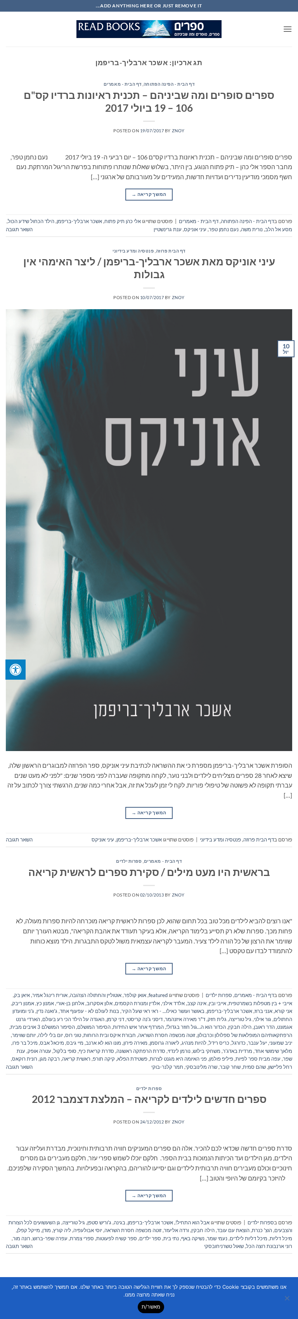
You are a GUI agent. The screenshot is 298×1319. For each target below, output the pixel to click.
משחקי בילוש (206, 1051)
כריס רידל (219, 1043)
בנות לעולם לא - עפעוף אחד (89, 1011)
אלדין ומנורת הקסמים (137, 1003)
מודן (46, 1230)
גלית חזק (217, 1019)
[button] (287, 28)
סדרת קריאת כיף (96, 1051)
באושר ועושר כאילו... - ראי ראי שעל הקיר (162, 1011)
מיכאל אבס (52, 1043)
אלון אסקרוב (100, 1003)
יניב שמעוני (280, 1043)
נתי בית (171, 1238)
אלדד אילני (173, 1003)
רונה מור (21, 1238)
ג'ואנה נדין (46, 1011)
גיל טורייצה (240, 1019)
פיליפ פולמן (221, 1059)
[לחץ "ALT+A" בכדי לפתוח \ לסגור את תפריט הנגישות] (15, 670)
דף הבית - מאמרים (123, 84)
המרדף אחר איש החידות (138, 1027)
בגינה (119, 1222)
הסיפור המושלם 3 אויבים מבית (42, 1027)
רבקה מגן (50, 1059)
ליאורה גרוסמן (164, 1043)
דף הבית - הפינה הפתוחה (169, 84)
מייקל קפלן (28, 1230)
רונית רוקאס (24, 1059)
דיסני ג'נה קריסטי (144, 1019)
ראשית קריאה (76, 1059)
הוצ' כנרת (262, 1230)
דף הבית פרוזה (170, 250)
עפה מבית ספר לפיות (258, 1059)
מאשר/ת (151, 1306)
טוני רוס (73, 1035)
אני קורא (283, 1011)
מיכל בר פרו (25, 1043)
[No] (287, 1300)
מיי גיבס (74, 1043)
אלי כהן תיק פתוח (122, 221)
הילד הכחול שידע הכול (31, 221)
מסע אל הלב (278, 229)
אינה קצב (196, 1003)
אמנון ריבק (23, 1003)
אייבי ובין (217, 1003)
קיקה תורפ (104, 1059)
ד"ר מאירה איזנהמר (185, 1019)
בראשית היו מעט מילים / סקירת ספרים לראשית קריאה (149, 872)
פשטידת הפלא (132, 1059)
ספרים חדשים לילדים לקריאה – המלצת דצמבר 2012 (149, 1099)
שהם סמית (254, 1067)
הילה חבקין (239, 1027)
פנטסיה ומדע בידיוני (133, 250)
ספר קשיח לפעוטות (116, 1238)
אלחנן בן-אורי (70, 1003)
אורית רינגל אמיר (50, 995)
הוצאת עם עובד (233, 1230)
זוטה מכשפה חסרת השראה (166, 1035)
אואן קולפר (135, 995)
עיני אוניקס (195, 229)
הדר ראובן (264, 1027)
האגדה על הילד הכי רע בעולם (73, 1019)
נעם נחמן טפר (224, 229)
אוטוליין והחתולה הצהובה (95, 995)
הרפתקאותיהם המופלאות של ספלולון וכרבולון (245, 1035)
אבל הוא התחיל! (192, 1222)
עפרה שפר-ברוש (50, 1238)
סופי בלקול (65, 1051)
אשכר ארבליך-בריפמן (79, 221)
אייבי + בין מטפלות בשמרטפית (260, 1003)
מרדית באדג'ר (237, 1051)
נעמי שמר (217, 1238)
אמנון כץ (45, 1003)
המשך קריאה (149, 194)
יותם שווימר (24, 1035)
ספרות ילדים (129, 861)
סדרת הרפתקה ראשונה (140, 1051)
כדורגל (239, 1043)
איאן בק (22, 995)
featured (158, 995)
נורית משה (252, 229)
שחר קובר (230, 1067)
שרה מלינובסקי (201, 1067)
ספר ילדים (150, 1238)
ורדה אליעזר (176, 1230)
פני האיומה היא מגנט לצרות (178, 1059)
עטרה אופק (39, 1051)
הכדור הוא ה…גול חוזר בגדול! (196, 1027)
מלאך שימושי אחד (273, 1051)
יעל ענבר (257, 1043)
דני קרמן (115, 1019)
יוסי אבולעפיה (87, 1230)
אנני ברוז (263, 1011)
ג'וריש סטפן (99, 1222)
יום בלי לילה (50, 1035)
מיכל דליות (281, 1238)
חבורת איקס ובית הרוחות (109, 1035)
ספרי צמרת (82, 1238)
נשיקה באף (192, 1238)
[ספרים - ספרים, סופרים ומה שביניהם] (149, 29)
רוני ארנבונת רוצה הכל (269, 1246)
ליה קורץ (62, 1230)
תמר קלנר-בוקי (167, 1067)
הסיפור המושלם (94, 1027)
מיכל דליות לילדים (248, 1238)
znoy (178, 130)
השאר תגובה (19, 229)
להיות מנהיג (194, 1043)
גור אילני (262, 1019)
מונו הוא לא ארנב (103, 1043)
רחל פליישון (280, 1067)
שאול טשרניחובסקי (224, 1246)
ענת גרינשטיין (168, 229)
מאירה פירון (135, 1043)
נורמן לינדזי (179, 1051)
